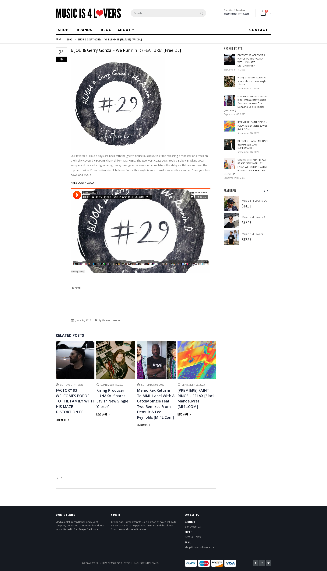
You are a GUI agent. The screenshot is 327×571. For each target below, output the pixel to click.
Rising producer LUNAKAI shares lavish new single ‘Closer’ (251, 81)
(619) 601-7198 (193, 537)
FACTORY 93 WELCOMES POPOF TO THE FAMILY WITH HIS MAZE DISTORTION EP (251, 60)
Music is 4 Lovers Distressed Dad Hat (265, 200)
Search (201, 13)
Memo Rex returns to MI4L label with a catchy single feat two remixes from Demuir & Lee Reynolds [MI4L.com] (246, 103)
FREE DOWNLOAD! (82, 182)
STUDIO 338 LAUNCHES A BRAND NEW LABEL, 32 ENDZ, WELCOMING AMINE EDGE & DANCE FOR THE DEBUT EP (246, 167)
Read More (61, 420)
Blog (69, 39)
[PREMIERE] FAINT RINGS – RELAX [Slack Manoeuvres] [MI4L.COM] (253, 125)
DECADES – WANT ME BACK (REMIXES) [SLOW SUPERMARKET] (253, 144)
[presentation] (264, 190)
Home (59, 39)
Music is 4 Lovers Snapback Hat (261, 217)
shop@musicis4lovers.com (236, 13)
